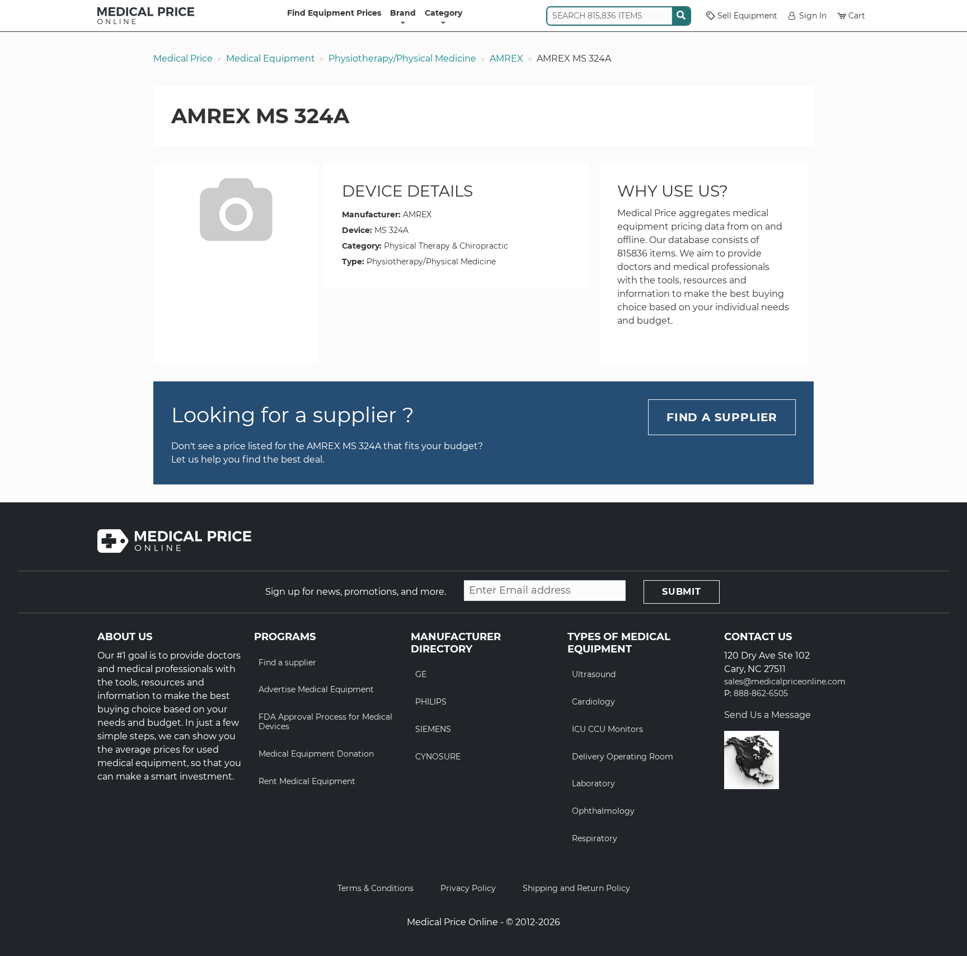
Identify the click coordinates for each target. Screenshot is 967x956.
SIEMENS (433, 729)
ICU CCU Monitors (607, 729)
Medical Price (183, 58)
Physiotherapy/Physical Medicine (402, 58)
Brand (403, 13)
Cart (856, 16)
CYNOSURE (438, 757)
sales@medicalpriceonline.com (785, 682)
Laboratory (593, 783)
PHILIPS (431, 702)
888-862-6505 (761, 693)
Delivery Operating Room (622, 757)
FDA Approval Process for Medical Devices (325, 721)
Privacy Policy (468, 888)
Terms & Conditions (375, 888)
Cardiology (593, 702)
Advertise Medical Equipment (316, 689)
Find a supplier (287, 662)
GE (420, 674)
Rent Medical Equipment (307, 781)
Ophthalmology (603, 811)
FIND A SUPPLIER (721, 417)
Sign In (813, 16)
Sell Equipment (747, 16)
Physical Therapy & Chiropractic (446, 246)
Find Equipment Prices (334, 13)
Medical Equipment (270, 58)
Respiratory (594, 838)
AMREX (506, 58)
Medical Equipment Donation (316, 754)
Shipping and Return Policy (576, 888)
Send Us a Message (767, 715)
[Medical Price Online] (145, 15)
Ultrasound (594, 674)
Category (443, 13)
